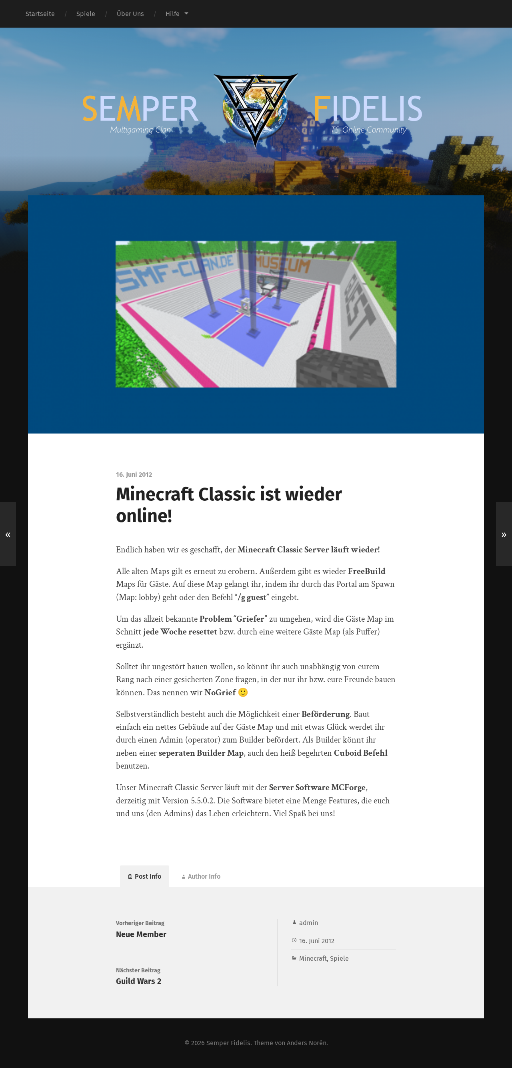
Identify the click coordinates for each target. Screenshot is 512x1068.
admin (308, 923)
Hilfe (173, 14)
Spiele (85, 14)
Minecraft (313, 958)
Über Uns (130, 14)
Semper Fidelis (228, 1043)
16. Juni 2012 (316, 941)
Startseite (40, 14)
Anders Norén (306, 1043)
